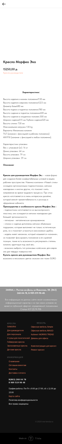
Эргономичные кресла (17, 346)
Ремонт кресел (37, 350)
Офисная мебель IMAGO (42, 331)
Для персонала (14, 334)
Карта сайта (14, 396)
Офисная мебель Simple (42, 327)
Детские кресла (14, 350)
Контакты (13, 369)
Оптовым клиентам (17, 365)
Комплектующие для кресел (43, 346)
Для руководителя (15, 330)
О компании (14, 361)
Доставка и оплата (17, 373)
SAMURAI (11, 327)
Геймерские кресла (15, 342)
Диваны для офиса (39, 338)
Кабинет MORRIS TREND (42, 334)
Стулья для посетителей (18, 338)
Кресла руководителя (13, 72)
